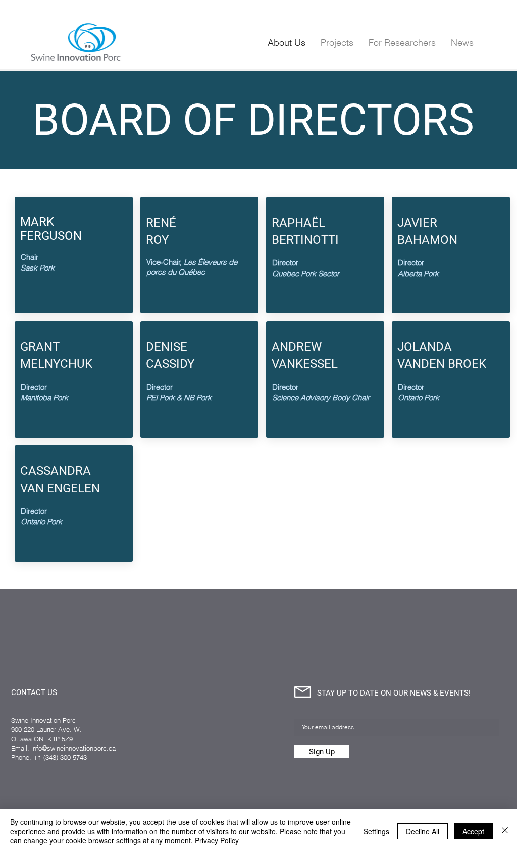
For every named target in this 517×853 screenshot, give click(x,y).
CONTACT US (34, 692)
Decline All (422, 831)
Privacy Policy (217, 840)
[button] (402, 42)
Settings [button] (376, 831)
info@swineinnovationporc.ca (73, 748)
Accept (473, 831)
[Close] (505, 831)
